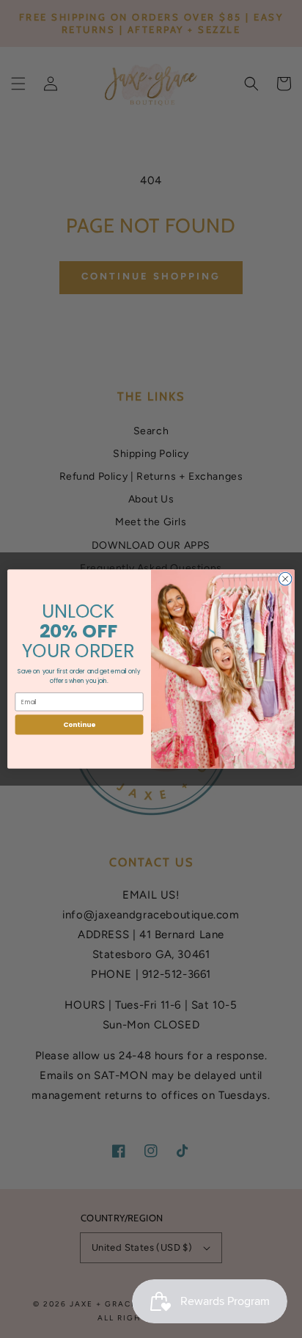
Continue (79, 724)
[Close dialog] (285, 578)
